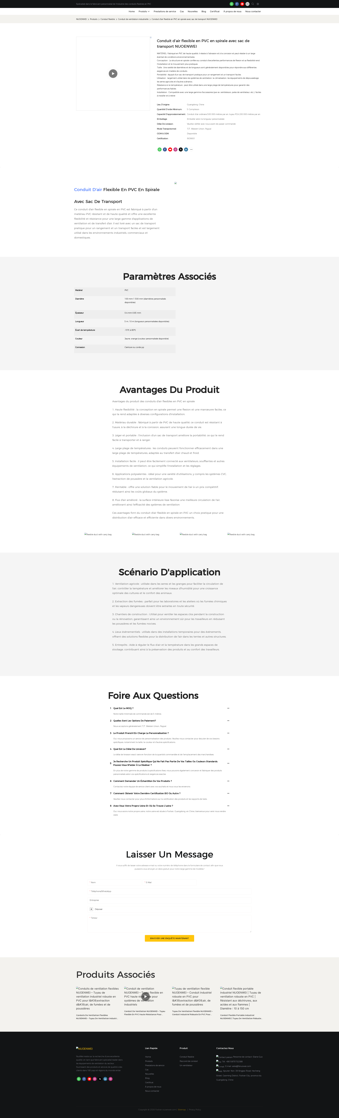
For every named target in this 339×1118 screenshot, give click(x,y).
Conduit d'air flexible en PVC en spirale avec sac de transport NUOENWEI (184, 19)
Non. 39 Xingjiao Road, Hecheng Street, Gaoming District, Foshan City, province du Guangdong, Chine (238, 1075)
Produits (93, 19)
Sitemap (182, 1109)
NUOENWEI (81, 19)
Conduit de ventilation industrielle (133, 19)
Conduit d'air (88, 189)
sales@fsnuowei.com (241, 1066)
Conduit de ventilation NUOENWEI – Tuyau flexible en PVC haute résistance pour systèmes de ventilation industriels (144, 1013)
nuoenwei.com (169, 1109)
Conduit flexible (108, 19)
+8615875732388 (234, 1061)
